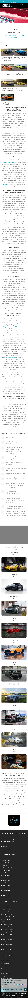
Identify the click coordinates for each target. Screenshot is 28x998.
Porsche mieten (6, 873)
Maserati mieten (7, 885)
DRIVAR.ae (8, 995)
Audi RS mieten (6, 862)
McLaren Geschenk (7, 934)
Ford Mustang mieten (8, 893)
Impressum (6, 997)
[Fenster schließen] (25, 989)
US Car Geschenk (7, 949)
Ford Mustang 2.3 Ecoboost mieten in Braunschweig (7, 58)
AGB (11, 997)
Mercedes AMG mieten (8, 868)
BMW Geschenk (6, 922)
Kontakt (4, 844)
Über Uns (5, 846)
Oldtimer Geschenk (7, 944)
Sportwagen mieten (7, 960)
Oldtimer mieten (6, 973)
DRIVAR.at (10, 993)
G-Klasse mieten (7, 870)
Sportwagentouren (7, 911)
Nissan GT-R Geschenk (8, 939)
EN (20, 4)
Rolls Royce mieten (7, 883)
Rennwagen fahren (7, 909)
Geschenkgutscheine (8, 906)
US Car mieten (6, 971)
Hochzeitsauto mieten (8, 966)
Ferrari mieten (6, 878)
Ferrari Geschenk (7, 927)
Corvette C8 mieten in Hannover (7, 73)
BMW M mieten (6, 865)
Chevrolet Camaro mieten (20, 89)
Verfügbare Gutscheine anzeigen (12, 989)
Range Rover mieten (7, 888)
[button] (2, 995)
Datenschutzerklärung (19, 997)
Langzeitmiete (6, 976)
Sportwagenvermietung (8, 839)
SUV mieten (5, 968)
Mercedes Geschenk (7, 937)
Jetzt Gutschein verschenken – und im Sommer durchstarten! (14, 1)
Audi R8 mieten (6, 860)
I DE (22, 4)
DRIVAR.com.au (15, 995)
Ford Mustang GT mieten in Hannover (20, 58)
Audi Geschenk (6, 919)
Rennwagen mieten (7, 978)
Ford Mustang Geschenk (8, 929)
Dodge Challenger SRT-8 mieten (7, 103)
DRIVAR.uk (23, 993)
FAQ (22, 995)
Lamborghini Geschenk (8, 932)
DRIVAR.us (17, 993)
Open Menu (25, 5)
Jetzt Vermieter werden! (8, 841)
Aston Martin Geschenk (8, 916)
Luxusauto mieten (7, 963)
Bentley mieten (6, 880)
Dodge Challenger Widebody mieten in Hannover (21, 74)
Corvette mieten (6, 890)
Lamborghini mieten (7, 875)
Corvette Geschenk (7, 924)
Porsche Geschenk (7, 942)
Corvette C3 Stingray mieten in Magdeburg (7, 89)
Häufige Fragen (6, 849)
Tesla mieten (6, 895)
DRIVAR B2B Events (7, 914)
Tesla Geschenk (6, 947)
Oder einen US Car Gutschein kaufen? (14, 36)
